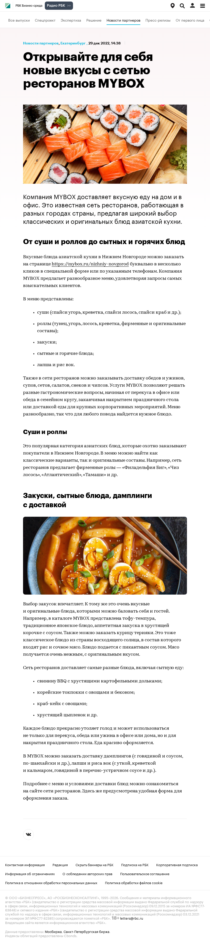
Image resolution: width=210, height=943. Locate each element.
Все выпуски (19, 20)
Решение (93, 20)
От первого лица (190, 20)
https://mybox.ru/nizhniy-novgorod (90, 264)
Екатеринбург (73, 43)
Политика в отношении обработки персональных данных (51, 882)
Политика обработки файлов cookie (134, 882)
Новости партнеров (123, 20)
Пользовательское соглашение (144, 873)
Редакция (60, 864)
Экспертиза (71, 20)
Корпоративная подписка (177, 864)
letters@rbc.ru (131, 917)
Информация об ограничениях (30, 873)
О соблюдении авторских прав (87, 873)
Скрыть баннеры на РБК (94, 864)
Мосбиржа (53, 931)
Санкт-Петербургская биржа (86, 931)
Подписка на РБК (135, 864)
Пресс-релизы (158, 20)
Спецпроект (45, 20)
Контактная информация (25, 864)
